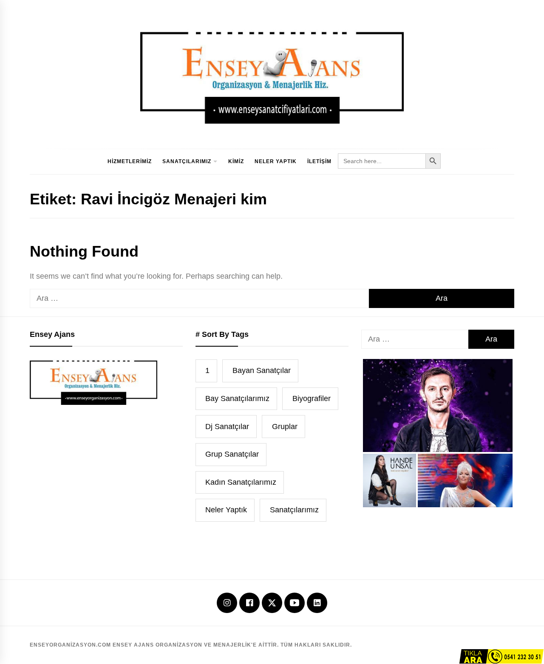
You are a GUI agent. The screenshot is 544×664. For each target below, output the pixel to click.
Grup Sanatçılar (232, 454)
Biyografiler (311, 398)
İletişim (319, 161)
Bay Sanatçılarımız (237, 398)
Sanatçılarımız (186, 161)
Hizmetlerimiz (130, 161)
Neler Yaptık (276, 161)
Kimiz (236, 161)
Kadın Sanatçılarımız (240, 482)
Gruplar (285, 426)
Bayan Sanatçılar (261, 370)
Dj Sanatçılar (227, 426)
